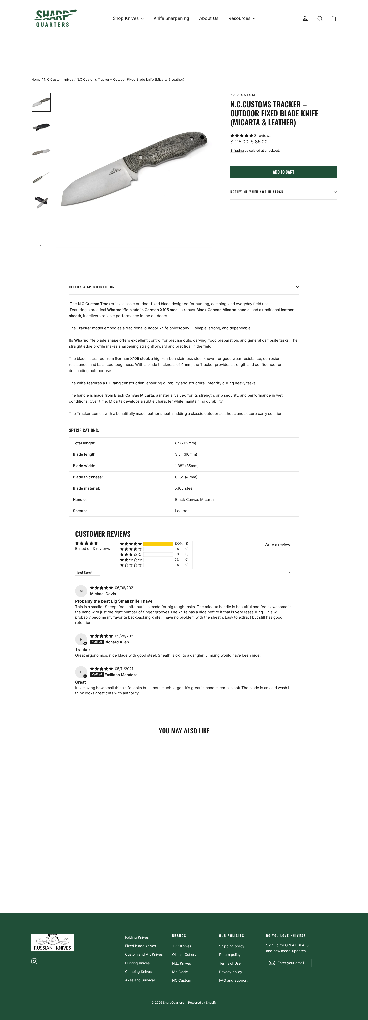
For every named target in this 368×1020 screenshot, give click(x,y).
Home (36, 79)
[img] (102, 587)
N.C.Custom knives (58, 79)
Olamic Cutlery (184, 954)
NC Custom (181, 980)
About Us (208, 18)
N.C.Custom (242, 95)
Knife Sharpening (171, 18)
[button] (242, 135)
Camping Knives (138, 971)
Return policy (230, 954)
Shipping (237, 150)
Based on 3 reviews (92, 548)
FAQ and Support (233, 980)
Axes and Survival (140, 980)
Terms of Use (230, 963)
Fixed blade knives (140, 946)
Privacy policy (230, 972)
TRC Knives (181, 946)
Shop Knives (126, 18)
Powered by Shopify (202, 1002)
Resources (240, 18)
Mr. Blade (180, 972)
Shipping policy (231, 946)
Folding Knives (137, 937)
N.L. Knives (181, 963)
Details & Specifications (92, 287)
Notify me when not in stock (257, 191)
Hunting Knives (137, 963)
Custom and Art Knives (144, 954)
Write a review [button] (277, 544)
